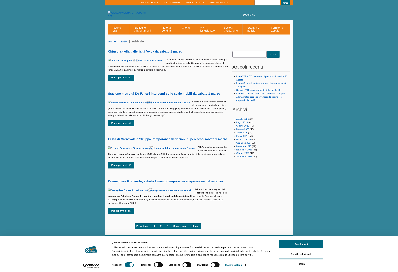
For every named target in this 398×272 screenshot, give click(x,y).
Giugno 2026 (242, 125)
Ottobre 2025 (242, 153)
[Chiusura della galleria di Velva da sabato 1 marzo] (135, 60)
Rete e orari (117, 29)
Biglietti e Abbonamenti (142, 29)
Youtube (259, 12)
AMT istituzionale (207, 29)
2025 (123, 41)
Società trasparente (231, 29)
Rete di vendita (166, 29)
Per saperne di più (121, 77)
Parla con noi (149, 2)
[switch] (158, 264)
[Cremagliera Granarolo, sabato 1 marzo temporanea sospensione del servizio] (150, 190)
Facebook (285, 12)
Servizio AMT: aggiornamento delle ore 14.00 (258, 90)
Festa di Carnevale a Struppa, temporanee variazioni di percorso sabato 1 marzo (167, 139)
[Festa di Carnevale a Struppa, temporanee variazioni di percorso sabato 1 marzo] (151, 148)
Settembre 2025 (244, 156)
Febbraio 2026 (243, 139)
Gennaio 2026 (243, 143)
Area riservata (219, 2)
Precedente (142, 226)
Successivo (179, 226)
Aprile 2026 (242, 132)
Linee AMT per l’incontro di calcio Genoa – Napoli (260, 93)
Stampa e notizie (253, 29)
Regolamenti (172, 2)
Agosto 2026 (242, 119)
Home (112, 41)
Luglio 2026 (242, 122)
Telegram (276, 12)
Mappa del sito (195, 2)
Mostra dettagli (233, 265)
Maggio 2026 (242, 129)
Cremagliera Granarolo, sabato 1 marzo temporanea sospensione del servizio (165, 181)
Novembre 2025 (244, 149)
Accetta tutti (301, 244)
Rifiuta (301, 264)
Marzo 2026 (242, 136)
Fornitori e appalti (277, 29)
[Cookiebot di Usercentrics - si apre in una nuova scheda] (91, 266)
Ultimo (194, 226)
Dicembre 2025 (243, 146)
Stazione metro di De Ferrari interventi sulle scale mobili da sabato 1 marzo (164, 93)
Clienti (186, 27)
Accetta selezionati (301, 254)
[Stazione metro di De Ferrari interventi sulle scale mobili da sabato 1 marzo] (149, 102)
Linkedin (268, 12)
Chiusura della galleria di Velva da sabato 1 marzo (145, 51)
